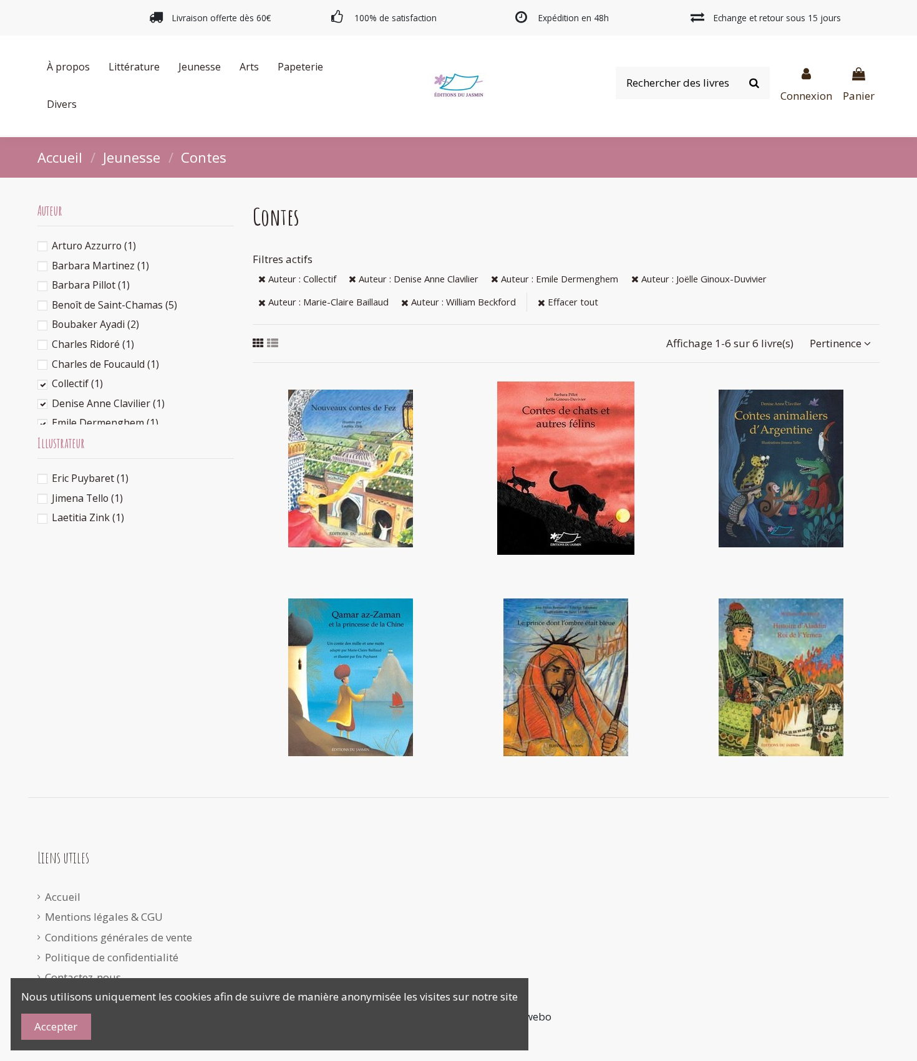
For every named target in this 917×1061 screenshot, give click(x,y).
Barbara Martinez (100, 265)
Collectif (77, 383)
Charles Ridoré (93, 344)
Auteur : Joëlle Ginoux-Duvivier (703, 278)
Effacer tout (571, 301)
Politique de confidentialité (111, 957)
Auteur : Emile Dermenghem (558, 278)
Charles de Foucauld (105, 364)
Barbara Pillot (91, 285)
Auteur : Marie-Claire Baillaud (327, 301)
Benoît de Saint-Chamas (114, 305)
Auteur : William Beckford (462, 301)
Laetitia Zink (88, 517)
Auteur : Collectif (301, 278)
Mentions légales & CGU (104, 917)
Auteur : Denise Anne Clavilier (417, 278)
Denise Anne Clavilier (108, 403)
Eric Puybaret (90, 478)
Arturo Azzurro (94, 245)
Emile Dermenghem (105, 423)
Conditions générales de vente (118, 937)
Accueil (62, 897)
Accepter (55, 1026)
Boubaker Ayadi (95, 324)
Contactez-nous (83, 977)
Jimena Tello (87, 498)
